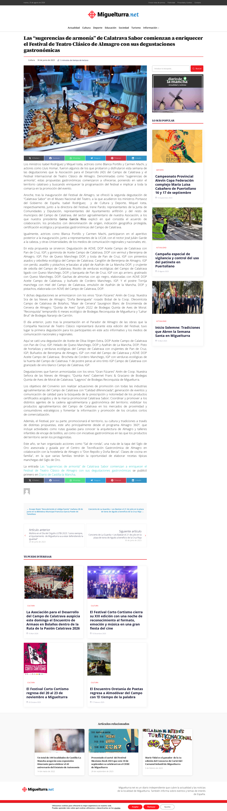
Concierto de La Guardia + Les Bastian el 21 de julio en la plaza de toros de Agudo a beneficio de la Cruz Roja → (116, 510)
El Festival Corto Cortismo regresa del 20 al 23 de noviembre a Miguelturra (47, 693)
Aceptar (135, 807)
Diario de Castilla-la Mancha (57, 474)
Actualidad (161, 247)
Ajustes (167, 807)
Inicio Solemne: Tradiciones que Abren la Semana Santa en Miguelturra (177, 331)
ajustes (117, 808)
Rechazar (151, 807)
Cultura (31, 60)
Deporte (160, 170)
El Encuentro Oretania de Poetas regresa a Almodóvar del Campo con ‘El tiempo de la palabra (116, 693)
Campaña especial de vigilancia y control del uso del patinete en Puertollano (177, 260)
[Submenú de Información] (158, 28)
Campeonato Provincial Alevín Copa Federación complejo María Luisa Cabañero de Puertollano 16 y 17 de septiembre (175, 184)
